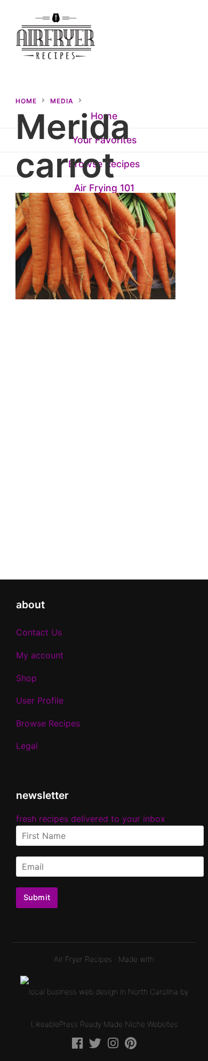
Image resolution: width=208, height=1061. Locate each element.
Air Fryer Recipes (83, 959)
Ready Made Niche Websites (129, 1024)
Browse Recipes (48, 723)
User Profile (39, 700)
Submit (36, 897)
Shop (26, 678)
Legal (27, 745)
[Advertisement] (104, 446)
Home (26, 101)
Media (62, 101)
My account (39, 655)
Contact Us (39, 632)
